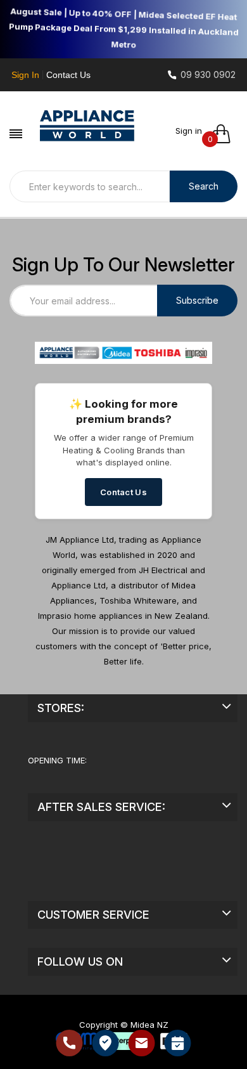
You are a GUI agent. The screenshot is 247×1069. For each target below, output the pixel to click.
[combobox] (90, 186)
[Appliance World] (87, 127)
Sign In (25, 75)
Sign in (188, 131)
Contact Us (68, 75)
